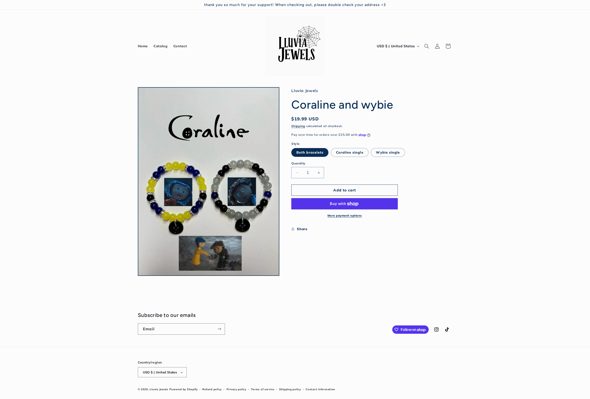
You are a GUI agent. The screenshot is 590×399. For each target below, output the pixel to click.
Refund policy (212, 389)
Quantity (298, 163)
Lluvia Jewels (159, 389)
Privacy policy (236, 389)
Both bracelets (309, 152)
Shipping (298, 126)
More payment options (344, 215)
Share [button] (302, 229)
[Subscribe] (219, 329)
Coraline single (349, 152)
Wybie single (388, 152)
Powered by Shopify (183, 389)
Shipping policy (290, 389)
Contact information (320, 389)
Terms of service (262, 389)
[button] (426, 46)
